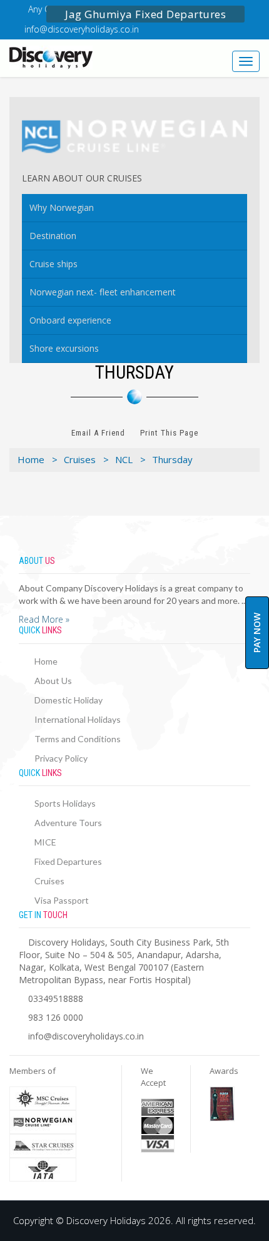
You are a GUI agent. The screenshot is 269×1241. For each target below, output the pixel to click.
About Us (53, 680)
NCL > (130, 459)
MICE (45, 842)
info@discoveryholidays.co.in (81, 29)
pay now (257, 633)
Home (46, 661)
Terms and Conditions (77, 738)
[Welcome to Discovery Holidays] (67, 57)
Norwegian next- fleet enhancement (102, 292)
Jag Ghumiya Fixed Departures (145, 14)
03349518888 (55, 998)
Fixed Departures (68, 861)
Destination (52, 236)
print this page (169, 432)
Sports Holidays (65, 803)
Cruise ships (53, 264)
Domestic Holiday (68, 700)
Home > (38, 459)
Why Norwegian (61, 207)
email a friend (98, 432)
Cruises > (86, 459)
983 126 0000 (55, 1017)
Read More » (44, 619)
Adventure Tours (68, 822)
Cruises (49, 881)
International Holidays (77, 719)
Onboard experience (70, 320)
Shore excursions (64, 348)
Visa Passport (61, 900)
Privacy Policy (61, 758)
